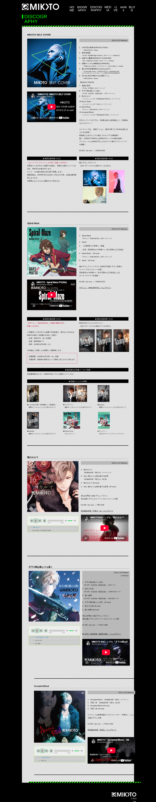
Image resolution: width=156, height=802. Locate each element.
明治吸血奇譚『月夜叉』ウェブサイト (102, 730)
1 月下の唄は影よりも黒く (41, 637)
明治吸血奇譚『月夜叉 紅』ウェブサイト (97, 511)
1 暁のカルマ (36, 527)
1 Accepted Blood (44, 757)
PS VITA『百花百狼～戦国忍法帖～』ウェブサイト (101, 634)
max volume (75, 521)
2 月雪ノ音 (42, 760)
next (40, 520)
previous (31, 520)
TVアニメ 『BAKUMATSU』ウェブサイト (95, 288)
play (35, 520)
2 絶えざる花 (38, 640)
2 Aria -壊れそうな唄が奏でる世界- (41, 530)
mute (66, 521)
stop (44, 520)
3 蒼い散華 (37, 643)
